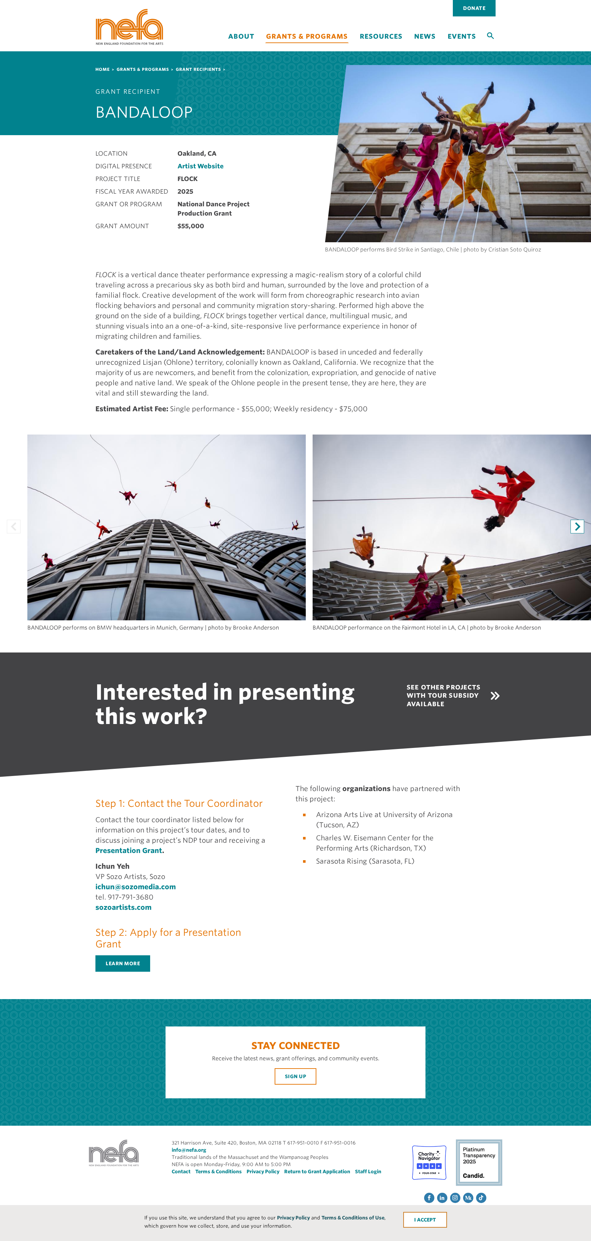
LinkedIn (442, 1198)
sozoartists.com (124, 907)
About (241, 36)
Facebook (429, 1198)
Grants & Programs (307, 36)
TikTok (481, 1198)
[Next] (577, 526)
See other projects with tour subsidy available (444, 696)
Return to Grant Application (317, 1171)
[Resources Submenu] (381, 42)
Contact (181, 1171)
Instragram (455, 1198)
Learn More (123, 963)
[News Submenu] (425, 42)
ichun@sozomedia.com (135, 887)
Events (462, 36)
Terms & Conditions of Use (352, 1217)
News (425, 36)
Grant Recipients (198, 69)
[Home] (129, 27)
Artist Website (201, 166)
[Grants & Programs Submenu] (307, 47)
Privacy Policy (293, 1217)
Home (102, 69)
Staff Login (368, 1171)
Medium (468, 1198)
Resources (381, 36)
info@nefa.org (189, 1150)
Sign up (295, 1076)
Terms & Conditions (218, 1171)
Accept (426, 1220)
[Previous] (14, 526)
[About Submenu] (241, 42)
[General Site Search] (490, 35)
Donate (474, 8)
